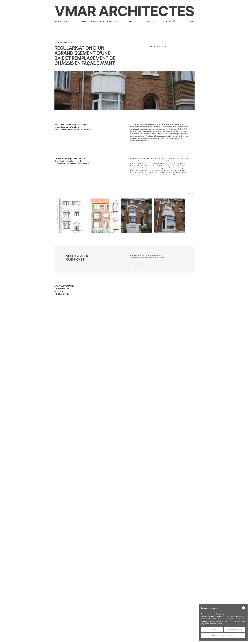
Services (151, 21)
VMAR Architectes (124, 11)
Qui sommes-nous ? (62, 21)
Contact (191, 21)
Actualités (171, 21)
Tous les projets (60, 42)
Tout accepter (212, 630)
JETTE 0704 (72, 42)
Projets (133, 21)
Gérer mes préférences (234, 630)
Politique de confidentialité (213, 624)
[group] (70, 216)
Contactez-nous (137, 264)
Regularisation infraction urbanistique (100, 21)
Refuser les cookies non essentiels (223, 636)
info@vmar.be (61, 294)
